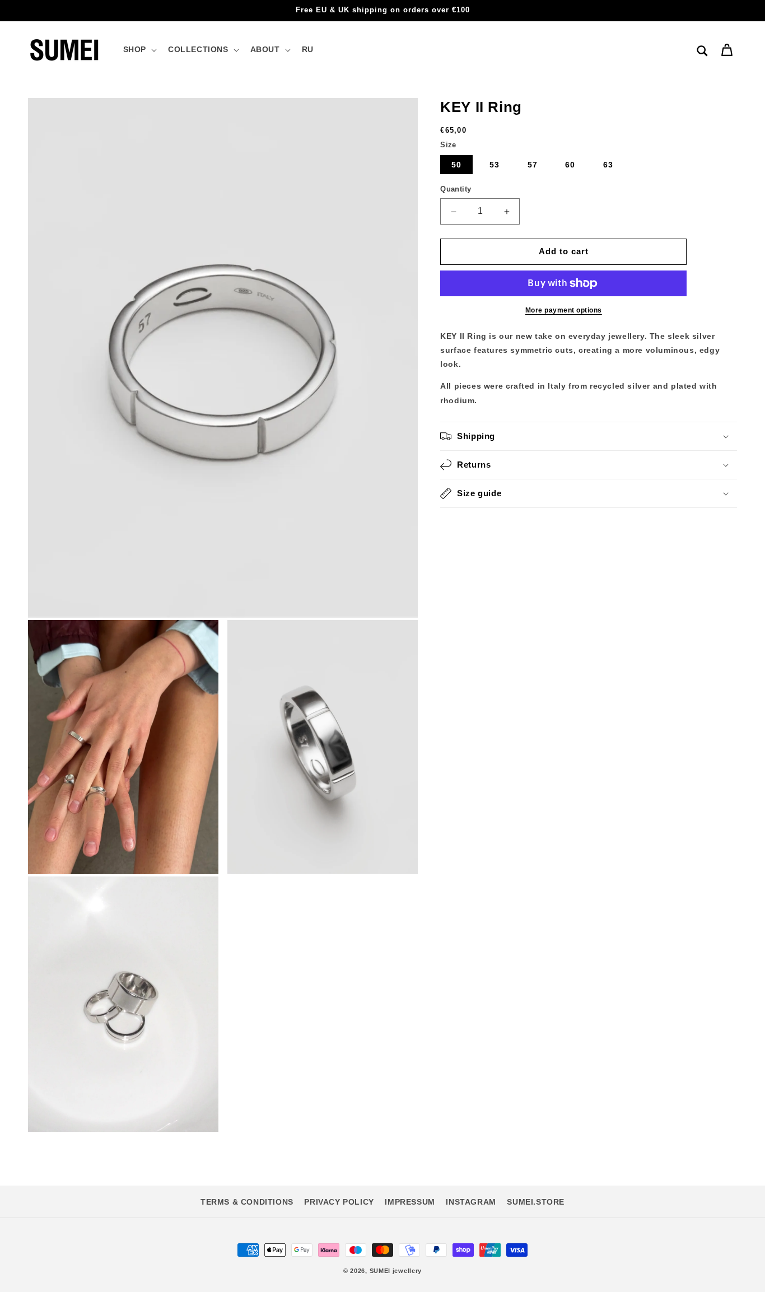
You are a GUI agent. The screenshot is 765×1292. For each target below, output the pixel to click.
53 (494, 165)
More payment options (563, 310)
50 (456, 165)
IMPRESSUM (410, 1201)
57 (533, 165)
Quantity (455, 189)
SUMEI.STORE (536, 1201)
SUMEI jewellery (396, 1270)
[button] (138, 49)
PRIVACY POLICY (339, 1201)
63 (608, 165)
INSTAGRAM (471, 1201)
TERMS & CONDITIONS (246, 1201)
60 (570, 165)
